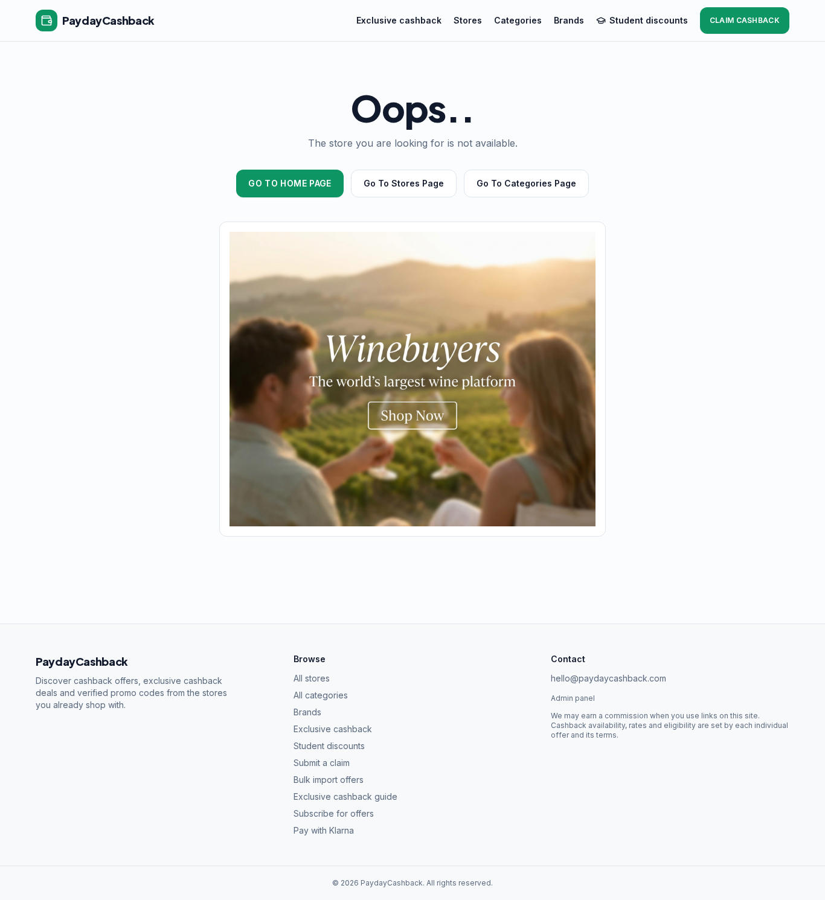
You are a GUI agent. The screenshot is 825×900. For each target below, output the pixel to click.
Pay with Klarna (324, 830)
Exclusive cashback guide (345, 796)
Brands (569, 20)
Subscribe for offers (334, 813)
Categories (518, 20)
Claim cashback (745, 20)
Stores (468, 20)
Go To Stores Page (404, 183)
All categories (321, 695)
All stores (312, 678)
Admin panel (573, 698)
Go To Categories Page (526, 183)
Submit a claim (322, 763)
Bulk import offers (329, 779)
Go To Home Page (289, 183)
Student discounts (648, 20)
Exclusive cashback (398, 20)
